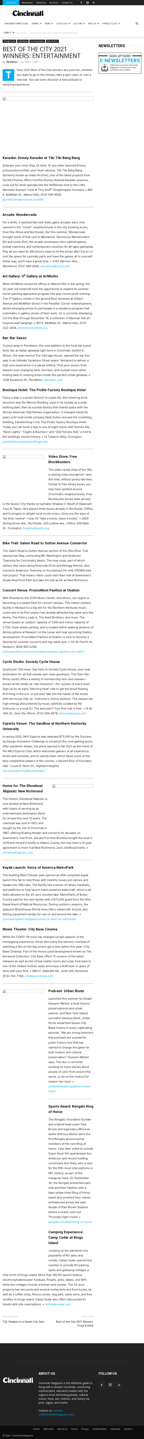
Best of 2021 (52, 41)
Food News (22, 41)
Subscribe (11, 2)
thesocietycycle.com (72, 713)
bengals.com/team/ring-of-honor (70, 1222)
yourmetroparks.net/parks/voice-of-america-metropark (39, 919)
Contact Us (67, 2)
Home (36, 1429)
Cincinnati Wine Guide (16, 23)
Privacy (85, 1429)
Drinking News (37, 41)
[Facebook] (81, 2)
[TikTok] (93, 2)
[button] (136, 23)
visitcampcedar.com (58, 1304)
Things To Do (9, 41)
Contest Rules (99, 1429)
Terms (74, 1429)
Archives (54, 2)
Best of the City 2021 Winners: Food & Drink (74, 1323)
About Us (62, 1429)
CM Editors (12, 61)
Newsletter (27, 2)
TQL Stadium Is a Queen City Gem (23, 1321)
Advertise (41, 2)
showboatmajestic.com (18, 852)
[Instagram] (87, 2)
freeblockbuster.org (36, 528)
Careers (128, 1429)
